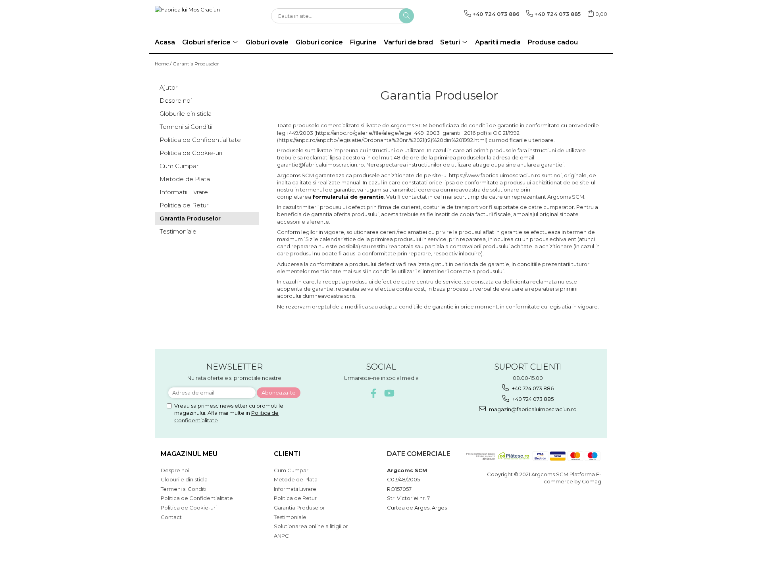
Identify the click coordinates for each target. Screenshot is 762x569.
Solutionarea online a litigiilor (311, 526)
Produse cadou (553, 42)
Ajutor (168, 87)
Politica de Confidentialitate (200, 140)
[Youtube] (389, 393)
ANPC (281, 536)
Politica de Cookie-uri (191, 153)
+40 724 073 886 (532, 388)
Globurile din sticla (186, 113)
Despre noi (176, 100)
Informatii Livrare (184, 192)
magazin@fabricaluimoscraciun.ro (532, 409)
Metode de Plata (185, 179)
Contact (171, 517)
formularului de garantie (348, 196)
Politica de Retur (184, 205)
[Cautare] (406, 15)
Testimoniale (178, 231)
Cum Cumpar (179, 166)
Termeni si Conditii (186, 126)
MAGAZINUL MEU (189, 454)
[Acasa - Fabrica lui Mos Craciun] (194, 16)
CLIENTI (287, 454)
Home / (163, 64)
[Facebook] (374, 393)
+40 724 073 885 (532, 399)
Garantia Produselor (196, 64)
